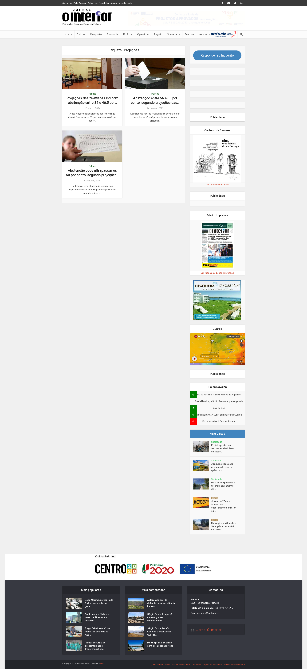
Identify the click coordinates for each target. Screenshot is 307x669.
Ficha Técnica (80, 3)
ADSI (102, 663)
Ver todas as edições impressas (217, 273)
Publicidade (184, 664)
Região (158, 34)
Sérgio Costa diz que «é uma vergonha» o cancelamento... (159, 617)
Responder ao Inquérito (217, 55)
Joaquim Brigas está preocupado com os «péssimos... (222, 467)
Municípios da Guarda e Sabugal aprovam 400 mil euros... (223, 526)
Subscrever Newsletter (98, 3)
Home (68, 34)
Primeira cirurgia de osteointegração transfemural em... (95, 645)
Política (127, 34)
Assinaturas (206, 34)
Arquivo (114, 3)
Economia (112, 34)
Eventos (189, 34)
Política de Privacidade (234, 664)
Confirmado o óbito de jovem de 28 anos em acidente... (97, 617)
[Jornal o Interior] (87, 15)
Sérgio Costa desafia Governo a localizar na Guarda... (159, 631)
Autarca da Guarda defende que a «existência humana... (161, 603)
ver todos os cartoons (217, 184)
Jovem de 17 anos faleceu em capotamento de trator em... (223, 506)
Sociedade (173, 34)
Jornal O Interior (209, 630)
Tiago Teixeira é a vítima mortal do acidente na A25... (97, 631)
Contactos (67, 3)
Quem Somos (157, 664)
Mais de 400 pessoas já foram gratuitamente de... (223, 485)
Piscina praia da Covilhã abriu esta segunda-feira (160, 644)
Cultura (81, 34)
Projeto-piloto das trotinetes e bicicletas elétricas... (223, 448)
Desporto (96, 34)
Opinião (141, 34)
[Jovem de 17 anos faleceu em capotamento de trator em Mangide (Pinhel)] (202, 502)
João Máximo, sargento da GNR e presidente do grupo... (99, 603)
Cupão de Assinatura (212, 664)
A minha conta (125, 3)
